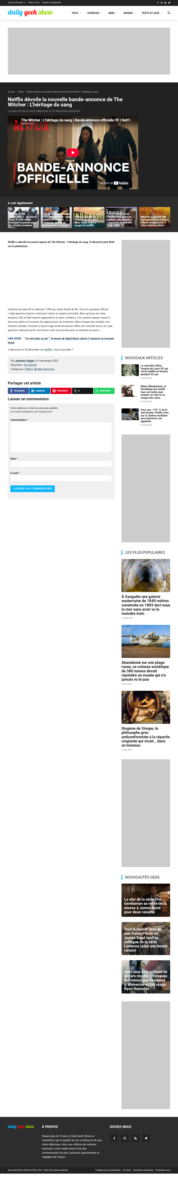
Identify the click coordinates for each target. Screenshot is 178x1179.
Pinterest (62, 391)
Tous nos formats (15, 2)
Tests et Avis (33, 2)
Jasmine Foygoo (24, 360)
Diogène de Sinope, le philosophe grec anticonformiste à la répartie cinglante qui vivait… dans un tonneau (146, 736)
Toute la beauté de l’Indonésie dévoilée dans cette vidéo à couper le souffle (86, 221)
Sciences (93, 13)
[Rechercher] (169, 13)
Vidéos (29, 369)
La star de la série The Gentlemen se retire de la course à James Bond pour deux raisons (145, 905)
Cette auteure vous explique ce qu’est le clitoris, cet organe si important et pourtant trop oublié (120, 219)
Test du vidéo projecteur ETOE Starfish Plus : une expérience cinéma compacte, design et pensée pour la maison (56, 219)
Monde (128, 13)
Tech (75, 13)
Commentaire (19, 419)
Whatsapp (105, 391)
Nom (14, 458)
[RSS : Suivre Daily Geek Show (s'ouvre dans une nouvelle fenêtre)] (165, 3)
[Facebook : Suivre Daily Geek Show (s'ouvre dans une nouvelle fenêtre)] (158, 3)
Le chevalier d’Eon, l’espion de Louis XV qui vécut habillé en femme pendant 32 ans (154, 370)
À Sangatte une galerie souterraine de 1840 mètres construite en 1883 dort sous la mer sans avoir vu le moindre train (146, 605)
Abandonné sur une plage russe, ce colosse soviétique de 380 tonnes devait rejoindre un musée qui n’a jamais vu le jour (145, 671)
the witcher (30, 365)
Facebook (19, 391)
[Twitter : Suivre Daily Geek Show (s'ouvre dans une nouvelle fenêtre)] (169, 3)
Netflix (48, 349)
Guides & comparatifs (51, 2)
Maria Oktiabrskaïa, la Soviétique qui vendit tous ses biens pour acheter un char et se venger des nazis (153, 392)
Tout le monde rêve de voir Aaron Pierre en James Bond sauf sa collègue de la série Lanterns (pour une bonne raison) (145, 939)
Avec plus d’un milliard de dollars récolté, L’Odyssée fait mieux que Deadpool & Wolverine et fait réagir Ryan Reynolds (145, 980)
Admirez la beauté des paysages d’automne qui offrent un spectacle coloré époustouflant (154, 221)
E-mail (15, 473)
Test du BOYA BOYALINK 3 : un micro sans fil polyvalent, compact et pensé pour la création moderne (22, 219)
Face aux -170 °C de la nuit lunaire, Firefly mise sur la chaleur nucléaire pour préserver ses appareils (155, 415)
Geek (111, 13)
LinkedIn (40, 391)
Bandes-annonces (44, 369)
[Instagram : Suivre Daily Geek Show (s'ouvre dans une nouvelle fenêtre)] (162, 3)
